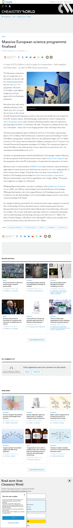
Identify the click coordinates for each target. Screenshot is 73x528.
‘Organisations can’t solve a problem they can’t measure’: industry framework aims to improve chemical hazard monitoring (36, 451)
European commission (15, 227)
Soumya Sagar (58, 423)
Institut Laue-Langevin (55, 158)
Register (36, 372)
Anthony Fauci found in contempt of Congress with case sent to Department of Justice (12, 321)
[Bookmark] (51, 57)
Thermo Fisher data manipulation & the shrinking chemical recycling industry (59, 320)
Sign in (27, 372)
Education (60, 2)
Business (29, 280)
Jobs (14, 17)
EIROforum (36, 167)
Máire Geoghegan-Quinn (13, 122)
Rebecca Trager (11, 291)
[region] (13, 510)
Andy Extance (34, 423)
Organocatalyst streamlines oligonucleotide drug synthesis (12, 449)
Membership (67, 2)
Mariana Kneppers (60, 291)
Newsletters (7, 17)
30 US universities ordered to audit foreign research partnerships (13, 284)
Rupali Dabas (10, 456)
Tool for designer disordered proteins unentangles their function (12, 416)
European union (30, 227)
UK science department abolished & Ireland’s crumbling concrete (58, 284)
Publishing (52, 2)
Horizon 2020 (15, 85)
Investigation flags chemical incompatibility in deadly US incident (36, 284)
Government (51, 227)
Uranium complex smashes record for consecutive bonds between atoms (60, 449)
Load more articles (36, 340)
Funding (41, 227)
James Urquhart (11, 423)
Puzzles (29, 17)
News (3, 36)
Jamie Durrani (55, 294)
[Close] (24, 495)
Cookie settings (13, 522)
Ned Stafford (9, 51)
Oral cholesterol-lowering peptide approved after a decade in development (35, 320)
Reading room (21, 17)
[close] (69, 53)
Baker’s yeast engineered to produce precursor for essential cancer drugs (59, 416)
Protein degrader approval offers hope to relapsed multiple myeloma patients (36, 416)
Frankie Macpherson (37, 327)
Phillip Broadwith (36, 291)
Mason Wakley (56, 292)
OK (13, 518)
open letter (52, 169)
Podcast (53, 280)
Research (6, 412)
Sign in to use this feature (61, 53)
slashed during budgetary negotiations (49, 175)
